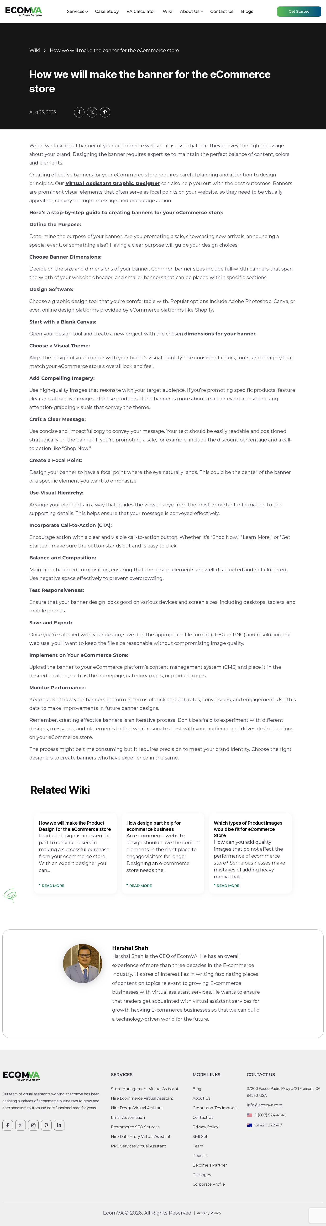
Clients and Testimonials (215, 1108)
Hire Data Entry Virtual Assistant (141, 1136)
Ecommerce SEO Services (135, 1127)
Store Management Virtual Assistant (145, 1089)
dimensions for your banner (220, 334)
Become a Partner (210, 1165)
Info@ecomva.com (264, 1105)
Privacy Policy (205, 1127)
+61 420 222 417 (267, 1125)
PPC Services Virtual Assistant (138, 1146)
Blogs (247, 11)
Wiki (167, 11)
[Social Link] (7, 1125)
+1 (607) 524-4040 (269, 1115)
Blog (197, 1089)
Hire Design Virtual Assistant (137, 1108)
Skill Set (200, 1136)
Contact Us (221, 11)
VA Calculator (140, 11)
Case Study (107, 11)
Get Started (299, 11)
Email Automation (128, 1117)
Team (198, 1146)
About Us (190, 11)
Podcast (200, 1155)
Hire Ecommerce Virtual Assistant (142, 1098)
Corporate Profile (209, 1184)
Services (75, 11)
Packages (202, 1175)
